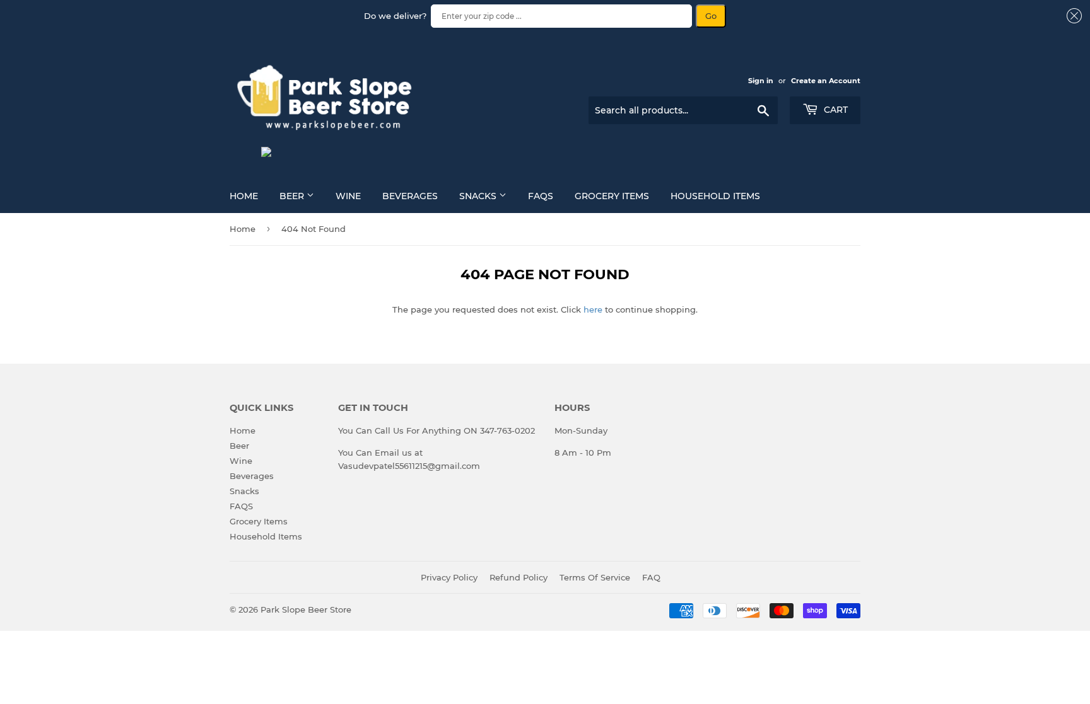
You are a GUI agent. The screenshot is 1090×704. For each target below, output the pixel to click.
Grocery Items (612, 196)
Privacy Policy (449, 577)
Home (244, 196)
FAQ (651, 577)
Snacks (479, 196)
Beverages (410, 196)
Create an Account (825, 80)
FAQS (540, 196)
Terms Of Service (595, 577)
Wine (348, 196)
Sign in (760, 80)
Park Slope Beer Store (306, 609)
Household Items (715, 196)
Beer (293, 196)
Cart (834, 109)
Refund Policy (518, 577)
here (592, 309)
